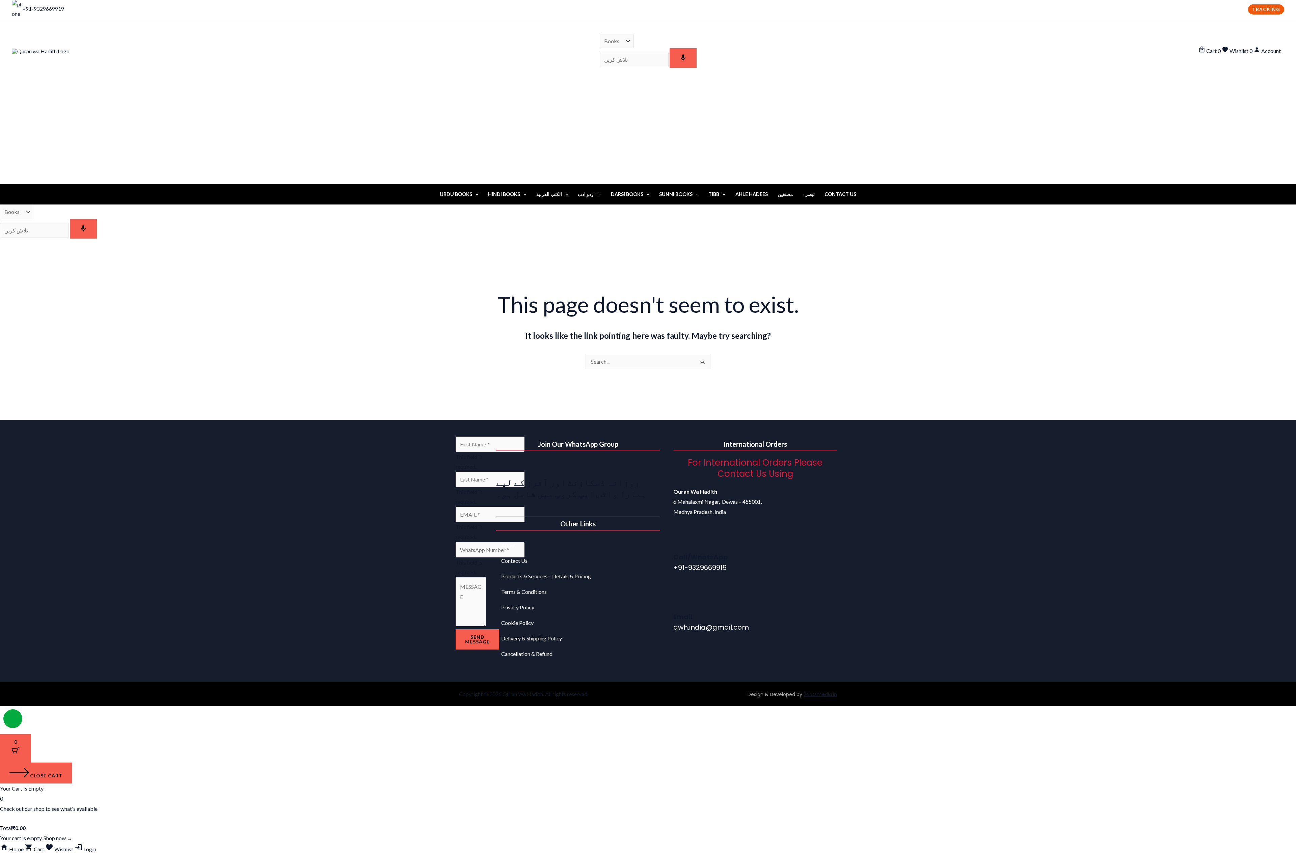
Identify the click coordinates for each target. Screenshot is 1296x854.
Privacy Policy (517, 607)
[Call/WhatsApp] (681, 541)
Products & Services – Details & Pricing (546, 576)
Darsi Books (627, 194)
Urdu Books (456, 194)
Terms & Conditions (524, 591)
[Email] (681, 601)
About (508, 545)
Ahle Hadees (751, 194)
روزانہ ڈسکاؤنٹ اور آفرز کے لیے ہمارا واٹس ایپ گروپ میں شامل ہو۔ (571, 488)
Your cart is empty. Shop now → (36, 838)
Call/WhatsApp (700, 557)
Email (683, 617)
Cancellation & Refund (526, 654)
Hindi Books (504, 194)
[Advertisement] (648, 133)
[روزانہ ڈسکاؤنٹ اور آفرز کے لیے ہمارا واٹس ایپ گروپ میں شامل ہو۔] (504, 465)
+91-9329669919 (43, 9)
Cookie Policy (517, 622)
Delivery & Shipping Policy (531, 638)
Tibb (713, 194)
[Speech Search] (683, 58)
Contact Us (840, 194)
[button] (1266, 9)
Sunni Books (676, 194)
